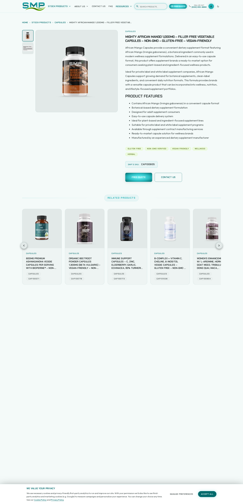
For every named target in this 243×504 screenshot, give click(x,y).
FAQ (111, 6)
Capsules (60, 22)
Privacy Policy (57, 500)
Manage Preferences (181, 494)
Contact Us (99, 6)
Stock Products (41, 22)
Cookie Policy (40, 500)
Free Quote (139, 177)
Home (25, 22)
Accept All (207, 494)
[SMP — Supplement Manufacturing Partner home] (34, 6)
